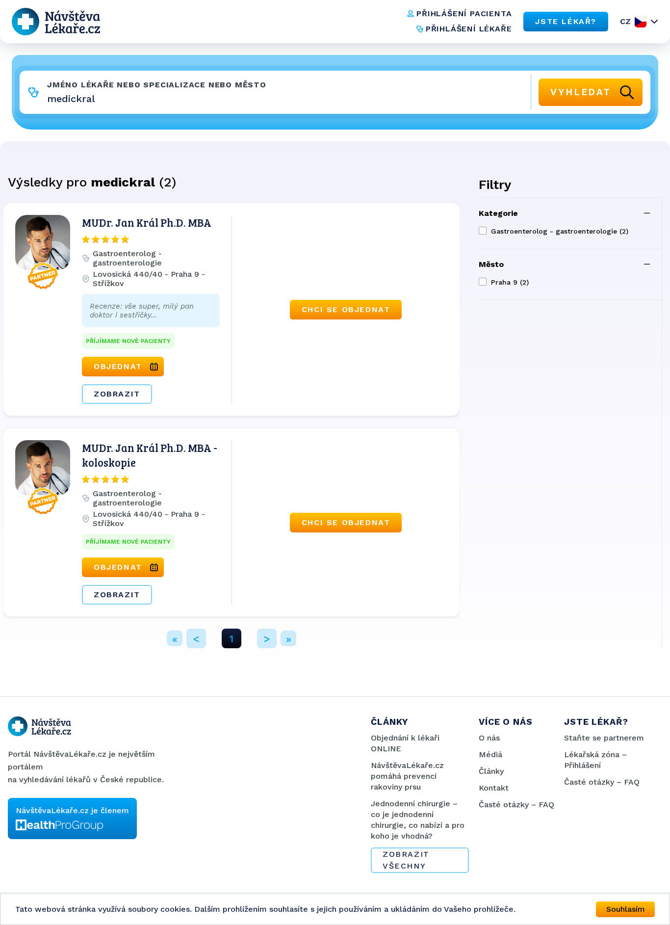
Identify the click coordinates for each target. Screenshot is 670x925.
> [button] (267, 639)
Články (491, 771)
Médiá (490, 754)
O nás (489, 737)
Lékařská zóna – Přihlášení (595, 760)
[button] (151, 380)
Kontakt (494, 788)
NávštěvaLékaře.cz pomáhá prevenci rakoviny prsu (407, 776)
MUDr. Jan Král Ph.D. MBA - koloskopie (149, 455)
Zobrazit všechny (406, 860)
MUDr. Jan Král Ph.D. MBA (146, 222)
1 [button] (231, 639)
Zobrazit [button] (117, 393)
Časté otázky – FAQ (516, 804)
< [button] (196, 639)
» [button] (288, 639)
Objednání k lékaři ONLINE (405, 743)
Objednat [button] (118, 366)
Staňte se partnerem (604, 737)
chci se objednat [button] (346, 309)
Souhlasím (625, 909)
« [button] (175, 639)
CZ (625, 21)
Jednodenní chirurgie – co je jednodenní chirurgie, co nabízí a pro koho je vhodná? (417, 820)
